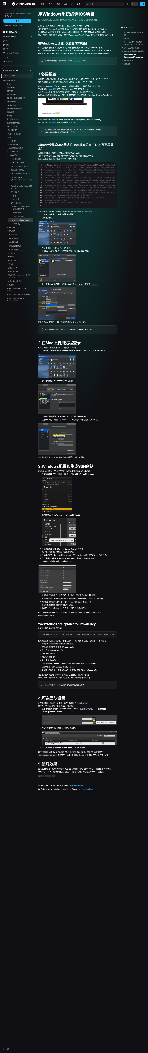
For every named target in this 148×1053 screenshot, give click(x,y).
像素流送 (11, 257)
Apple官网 (52, 89)
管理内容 (10, 91)
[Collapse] (5, 126)
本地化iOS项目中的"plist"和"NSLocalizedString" (21, 179)
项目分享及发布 (12, 126)
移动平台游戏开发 (14, 144)
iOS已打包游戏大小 (18, 216)
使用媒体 (10, 116)
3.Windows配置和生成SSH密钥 (133, 51)
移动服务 (12, 231)
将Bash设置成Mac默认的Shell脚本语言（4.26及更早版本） (134, 43)
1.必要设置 (125, 38)
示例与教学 (10, 285)
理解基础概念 (11, 87)
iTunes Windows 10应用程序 (20, 174)
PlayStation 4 (13, 260)
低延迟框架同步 (13, 271)
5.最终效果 (126, 64)
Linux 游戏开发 (13, 141)
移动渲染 (12, 227)
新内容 (9, 84)
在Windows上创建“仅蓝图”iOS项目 (134, 34)
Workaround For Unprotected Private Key (133, 56)
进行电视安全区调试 (15, 281)
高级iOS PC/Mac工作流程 (19, 166)
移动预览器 (13, 235)
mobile (48, 776)
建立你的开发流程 (13, 119)
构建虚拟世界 (11, 94)
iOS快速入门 (15, 192)
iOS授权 (78, 61)
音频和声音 (10, 112)
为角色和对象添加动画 (14, 109)
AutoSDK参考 (12, 130)
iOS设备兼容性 (16, 159)
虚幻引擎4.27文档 (9, 80)
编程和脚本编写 (12, 101)
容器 (9, 137)
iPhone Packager (18, 213)
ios (54, 776)
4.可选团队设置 (127, 60)
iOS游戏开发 (13, 155)
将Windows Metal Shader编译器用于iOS (21, 187)
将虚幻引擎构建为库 (15, 134)
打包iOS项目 (16, 224)
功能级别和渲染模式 (16, 148)
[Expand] (5, 84)
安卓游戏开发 (13, 152)
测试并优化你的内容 (13, 123)
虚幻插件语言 (13, 242)
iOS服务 (13, 196)
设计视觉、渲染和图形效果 (16, 98)
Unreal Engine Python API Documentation (16, 299)
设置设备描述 (12, 268)
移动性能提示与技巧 (16, 250)
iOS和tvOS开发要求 (17, 163)
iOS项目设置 (15, 199)
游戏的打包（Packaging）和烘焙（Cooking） (19, 276)
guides (41, 776)
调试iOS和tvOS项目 (17, 170)
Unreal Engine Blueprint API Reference (16, 289)
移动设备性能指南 (15, 246)
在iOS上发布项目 (16, 203)
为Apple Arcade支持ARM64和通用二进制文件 (21, 208)
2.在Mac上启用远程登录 (130, 48)
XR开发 (10, 264)
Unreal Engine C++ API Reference (19, 295)
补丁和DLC (11, 253)
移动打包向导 (13, 238)
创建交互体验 (11, 105)
